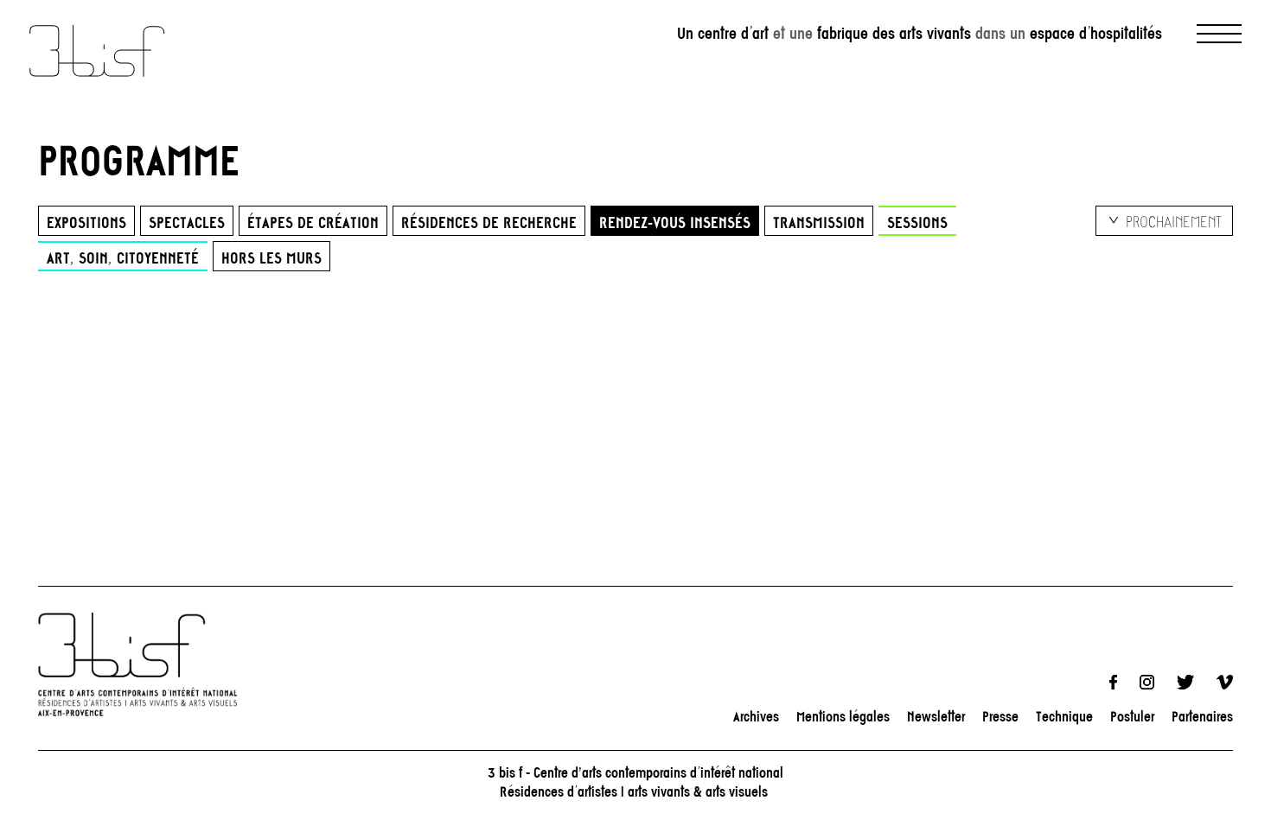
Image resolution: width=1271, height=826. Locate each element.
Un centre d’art (723, 33)
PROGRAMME (139, 160)
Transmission (819, 222)
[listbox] (1164, 221)
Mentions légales (843, 716)
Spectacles (187, 222)
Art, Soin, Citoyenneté (123, 257)
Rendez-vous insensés (674, 222)
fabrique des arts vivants (894, 33)
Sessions (917, 222)
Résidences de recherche (489, 222)
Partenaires (1202, 716)
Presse (1000, 716)
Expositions (86, 222)
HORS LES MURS (271, 257)
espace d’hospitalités (1096, 33)
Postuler (1132, 716)
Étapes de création (313, 222)
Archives (756, 716)
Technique (1064, 716)
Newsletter (936, 716)
